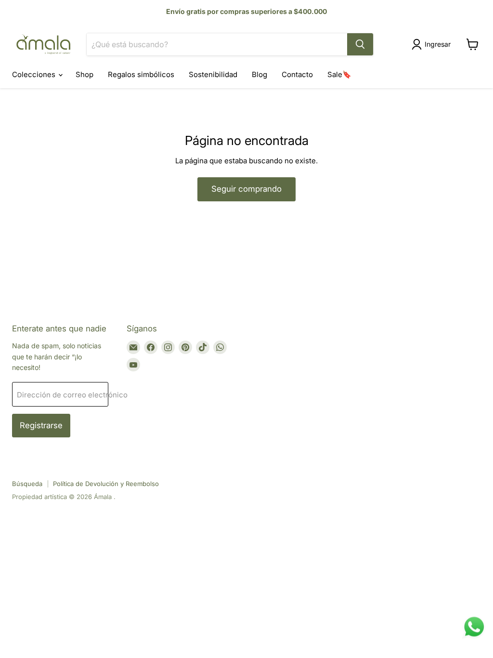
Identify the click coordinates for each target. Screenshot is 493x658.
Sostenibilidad (213, 74)
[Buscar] (360, 44)
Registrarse (41, 425)
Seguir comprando (246, 189)
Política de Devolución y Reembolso (106, 483)
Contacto (297, 74)
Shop (84, 74)
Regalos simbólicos (141, 74)
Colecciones (34, 74)
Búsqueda (27, 483)
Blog (259, 74)
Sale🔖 (339, 74)
